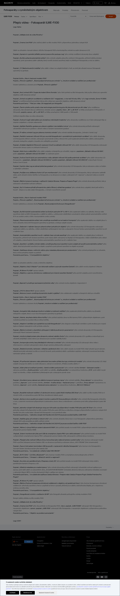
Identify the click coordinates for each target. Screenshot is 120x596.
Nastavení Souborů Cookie (46, 592)
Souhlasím (12, 592)
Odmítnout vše (27, 592)
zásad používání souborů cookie (42, 589)
